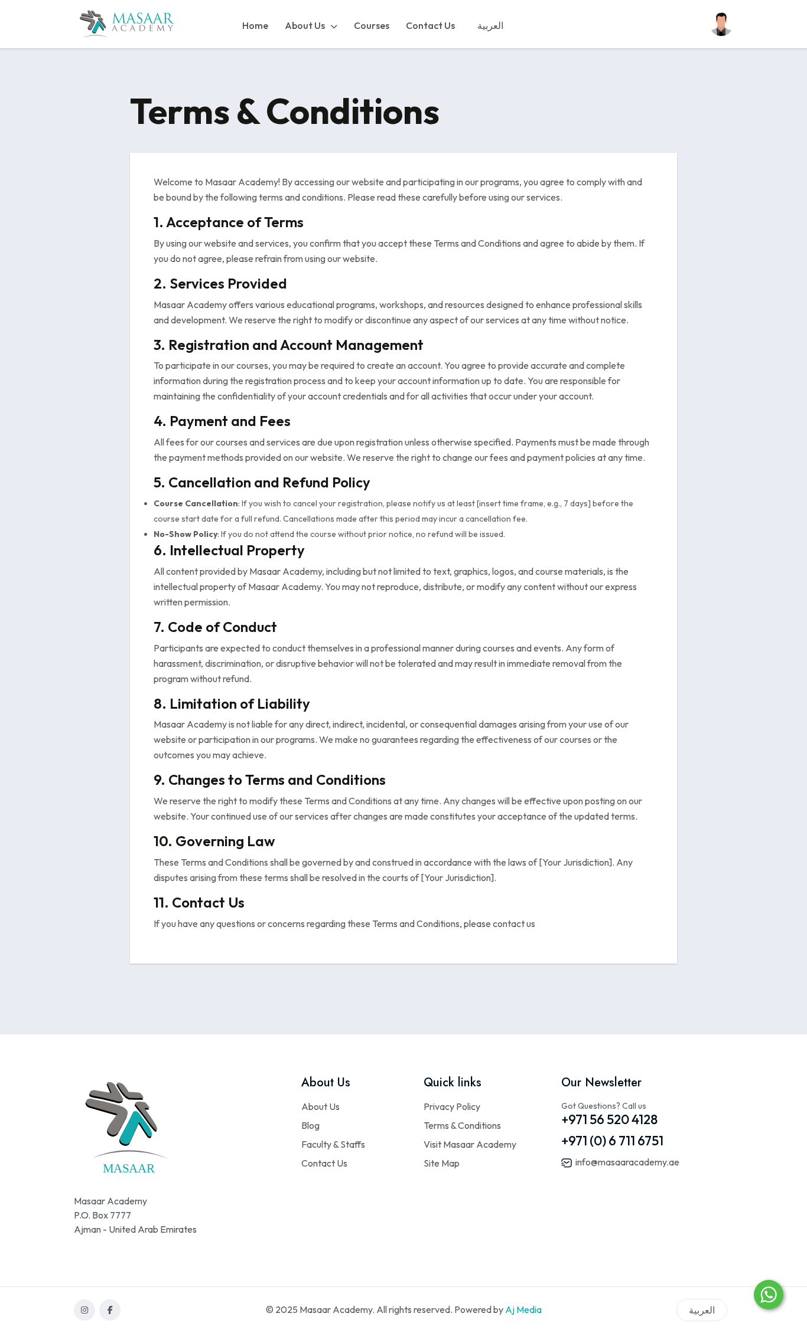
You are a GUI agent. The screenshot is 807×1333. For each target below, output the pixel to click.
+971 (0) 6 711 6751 (612, 1140)
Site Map (442, 1163)
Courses (371, 25)
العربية (490, 25)
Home (255, 25)
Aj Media (523, 1309)
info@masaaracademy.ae (626, 1162)
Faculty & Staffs (333, 1144)
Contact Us (430, 25)
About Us (306, 25)
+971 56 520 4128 (609, 1119)
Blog (310, 1125)
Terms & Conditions (462, 1125)
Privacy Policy (452, 1106)
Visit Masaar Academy (470, 1144)
